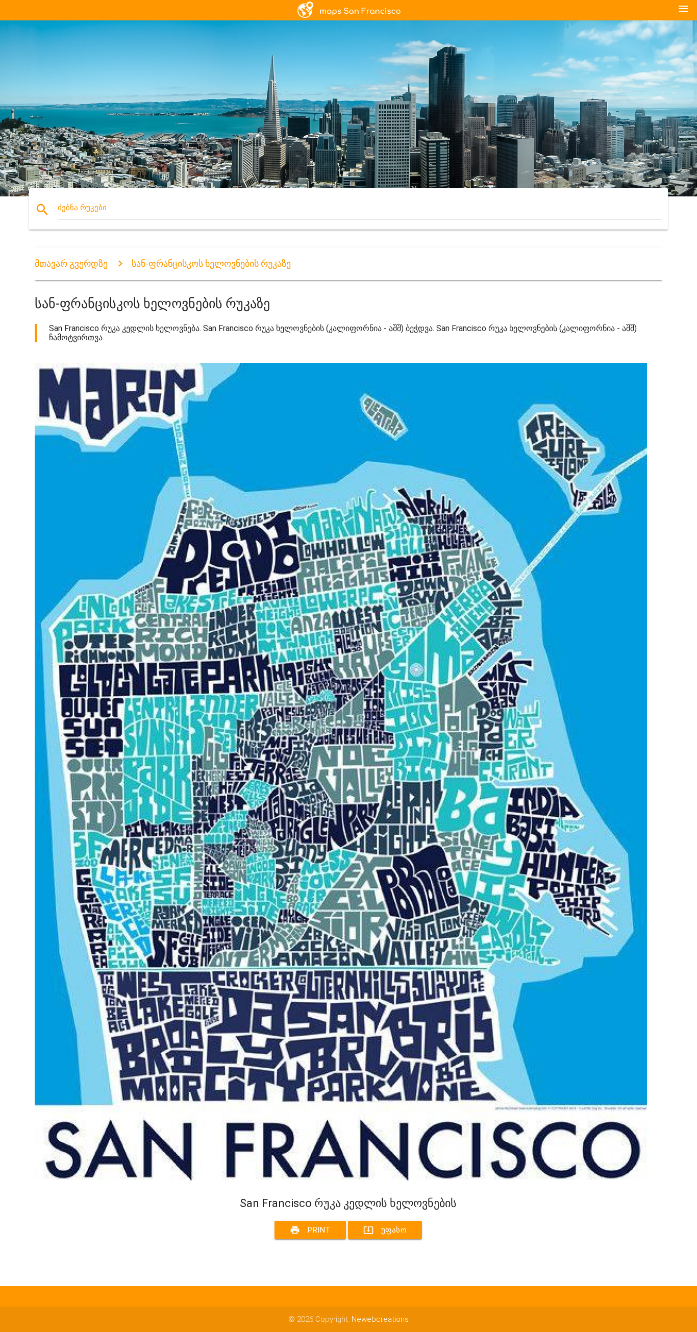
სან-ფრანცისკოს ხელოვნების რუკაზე (211, 263)
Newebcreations (380, 1319)
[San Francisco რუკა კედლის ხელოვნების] (341, 1178)
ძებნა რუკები (82, 207)
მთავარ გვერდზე (71, 263)
